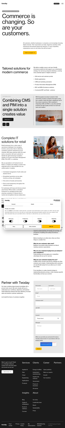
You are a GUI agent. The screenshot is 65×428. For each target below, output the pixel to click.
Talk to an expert (29, 52)
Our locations (46, 377)
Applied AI (25, 369)
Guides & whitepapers (25, 403)
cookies (10, 210)
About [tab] (51, 204)
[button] (62, 4)
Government (36, 381)
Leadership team (37, 402)
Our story (35, 399)
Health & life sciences (36, 377)
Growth (45, 375)
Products (24, 383)
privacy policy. (39, 340)
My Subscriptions (31, 424)
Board (34, 405)
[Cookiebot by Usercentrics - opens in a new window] (54, 200)
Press (34, 410)
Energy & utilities (37, 369)
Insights (25, 393)
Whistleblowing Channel (41, 424)
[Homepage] (4, 3)
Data (23, 372)
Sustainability (36, 408)
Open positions (47, 369)
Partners (57, 363)
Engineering (25, 377)
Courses (24, 411)
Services (26, 363)
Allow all (51, 226)
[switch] (25, 221)
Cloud (23, 375)
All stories (35, 388)
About (35, 393)
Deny (14, 226)
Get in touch (6, 371)
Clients (36, 363)
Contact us (56, 3)
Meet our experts (47, 372)
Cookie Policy (22, 424)
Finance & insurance (35, 384)
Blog (23, 399)
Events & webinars (24, 407)
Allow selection (32, 226)
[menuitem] (27, 375)
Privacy (17, 424)
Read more (7, 119)
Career (46, 363)
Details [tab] (32, 204)
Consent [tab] (13, 204)
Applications (25, 380)
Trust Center (10, 424)
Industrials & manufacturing (36, 373)
